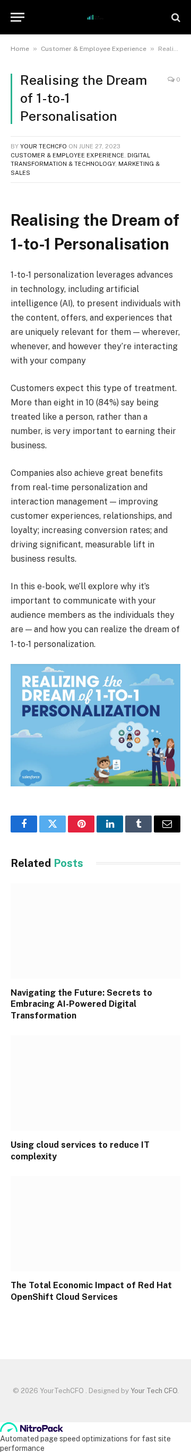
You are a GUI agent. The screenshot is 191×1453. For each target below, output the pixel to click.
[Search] (174, 17)
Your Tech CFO (154, 1391)
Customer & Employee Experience (93, 48)
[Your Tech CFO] (96, 17)
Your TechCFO (43, 146)
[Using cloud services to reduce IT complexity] (95, 1083)
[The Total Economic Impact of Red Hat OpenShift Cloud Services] (95, 1223)
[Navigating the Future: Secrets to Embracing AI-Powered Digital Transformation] (95, 931)
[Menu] (17, 17)
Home (20, 48)
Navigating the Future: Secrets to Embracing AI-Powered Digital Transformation (81, 1004)
